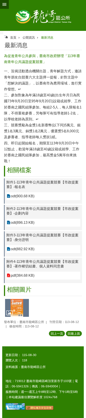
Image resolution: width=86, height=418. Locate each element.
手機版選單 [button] (4, 4)
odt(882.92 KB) (22, 249)
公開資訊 (28, 37)
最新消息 (47, 37)
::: (1, 33)
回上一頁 (57, 333)
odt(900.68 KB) (22, 196)
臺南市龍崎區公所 (43, 15)
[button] (17, 308)
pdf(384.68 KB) (22, 275)
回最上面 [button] (74, 333)
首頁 (13, 37)
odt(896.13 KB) (22, 222)
